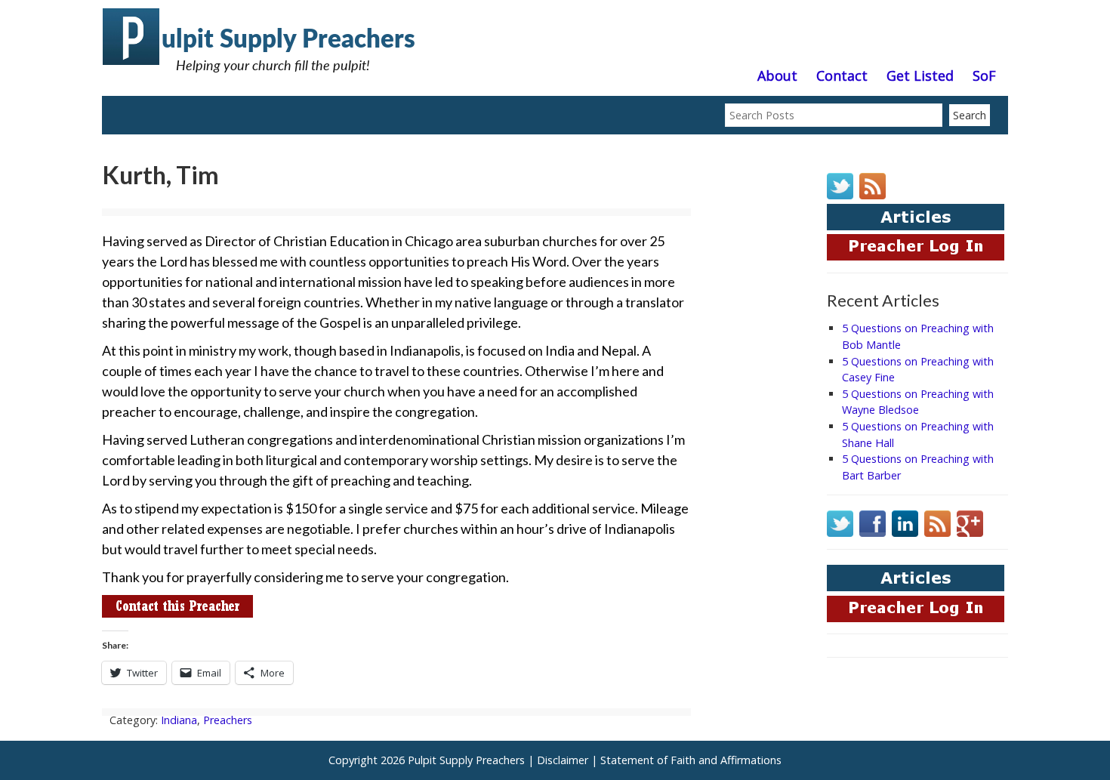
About (777, 76)
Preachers (227, 720)
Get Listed (920, 76)
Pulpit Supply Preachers (466, 760)
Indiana (179, 720)
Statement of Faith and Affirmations (691, 760)
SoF (984, 76)
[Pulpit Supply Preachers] (260, 79)
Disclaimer (562, 760)
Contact (842, 76)
